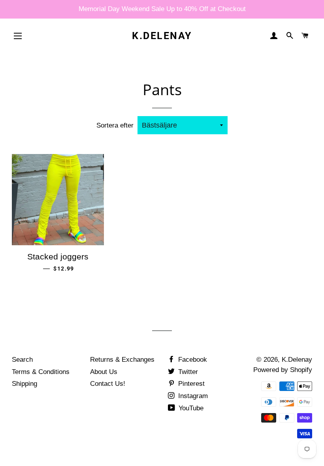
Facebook (191, 359)
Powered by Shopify (282, 370)
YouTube (190, 408)
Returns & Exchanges (122, 359)
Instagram (192, 396)
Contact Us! (107, 383)
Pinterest (190, 383)
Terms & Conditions (41, 372)
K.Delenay (162, 35)
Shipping (24, 383)
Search (22, 359)
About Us (103, 372)
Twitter (187, 372)
